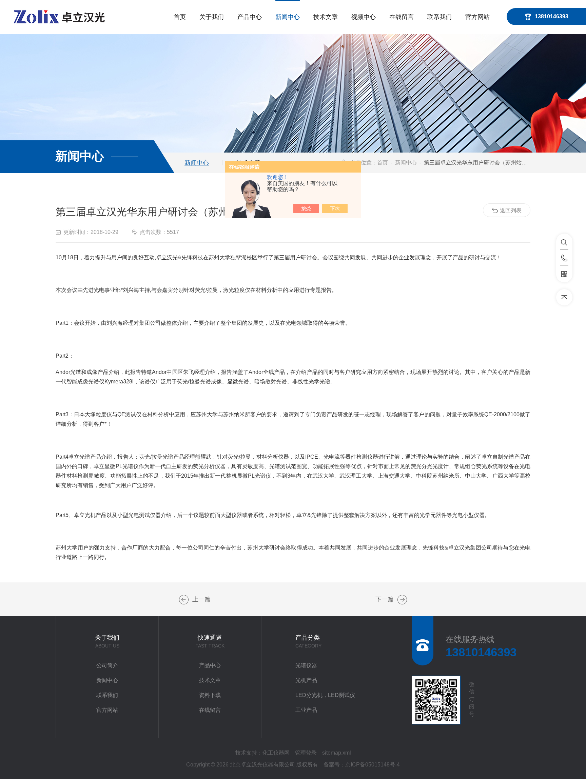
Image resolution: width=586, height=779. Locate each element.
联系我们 (439, 17)
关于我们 (211, 17)
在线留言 (401, 17)
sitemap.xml (336, 753)
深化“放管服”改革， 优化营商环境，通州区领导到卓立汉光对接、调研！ (402, 600)
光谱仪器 (306, 665)
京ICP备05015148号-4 (372, 764)
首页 (180, 17)
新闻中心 (287, 17)
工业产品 (306, 710)
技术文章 (325, 17)
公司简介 (107, 665)
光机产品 (306, 680)
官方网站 (477, 17)
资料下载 (210, 695)
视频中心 (363, 17)
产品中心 (249, 17)
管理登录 (306, 753)
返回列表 (511, 210)
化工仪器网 (276, 753)
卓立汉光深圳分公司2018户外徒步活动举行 (184, 600)
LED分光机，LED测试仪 (325, 695)
